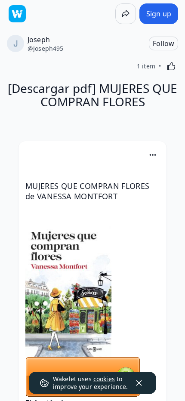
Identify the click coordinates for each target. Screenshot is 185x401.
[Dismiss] (139, 383)
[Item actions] (153, 155)
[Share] (125, 13)
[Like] (171, 66)
